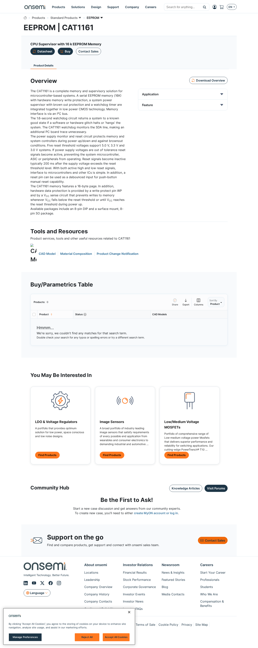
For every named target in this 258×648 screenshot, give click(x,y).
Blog (165, 587)
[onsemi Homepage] (35, 7)
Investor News (133, 601)
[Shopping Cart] (223, 7)
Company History (96, 594)
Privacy (187, 624)
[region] (69, 626)
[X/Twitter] (43, 583)
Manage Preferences (25, 637)
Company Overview (98, 587)
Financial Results (135, 572)
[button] (204, 7)
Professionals (209, 580)
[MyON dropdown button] (216, 7)
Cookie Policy (168, 624)
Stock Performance (137, 580)
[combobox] (182, 7)
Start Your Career (213, 572)
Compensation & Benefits (212, 603)
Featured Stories (173, 580)
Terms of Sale (145, 624)
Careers (206, 565)
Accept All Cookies (116, 637)
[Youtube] (34, 583)
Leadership (92, 580)
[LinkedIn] (26, 583)
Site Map (201, 624)
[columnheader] (55, 314)
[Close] (129, 612)
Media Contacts (173, 594)
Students (206, 587)
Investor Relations (138, 565)
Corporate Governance (139, 587)
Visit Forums (216, 488)
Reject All (87, 637)
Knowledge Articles (186, 488)
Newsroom (170, 565)
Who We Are (209, 594)
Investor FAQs (133, 609)
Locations (91, 572)
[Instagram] (59, 583)
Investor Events (134, 594)
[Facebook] (51, 583)
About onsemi (95, 565)
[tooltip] (186, 302)
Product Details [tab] (43, 65)
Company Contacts (98, 601)
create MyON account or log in (156, 513)
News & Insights (173, 572)
